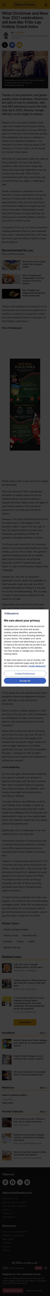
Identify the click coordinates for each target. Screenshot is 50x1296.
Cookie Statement (37, 666)
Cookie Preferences (25, 673)
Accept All (25, 681)
